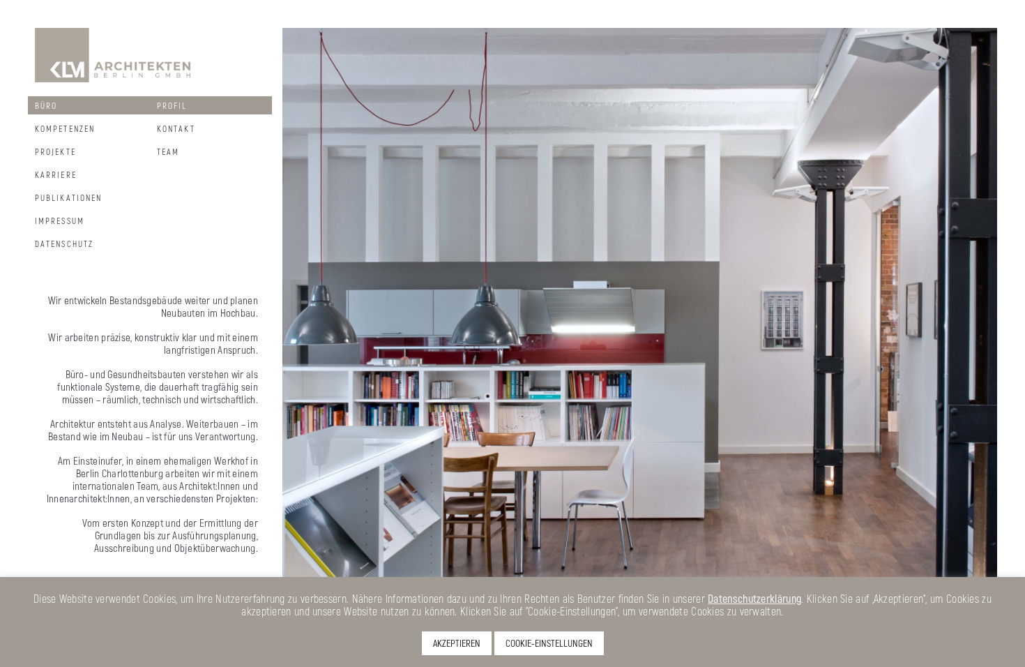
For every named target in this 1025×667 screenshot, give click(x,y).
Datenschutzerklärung (754, 598)
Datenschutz (64, 243)
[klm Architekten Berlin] (115, 53)
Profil (172, 105)
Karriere (56, 174)
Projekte (55, 151)
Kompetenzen (65, 128)
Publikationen (68, 197)
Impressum (59, 220)
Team (168, 151)
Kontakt (176, 128)
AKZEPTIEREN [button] (456, 643)
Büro (46, 105)
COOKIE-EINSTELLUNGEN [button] (549, 643)
